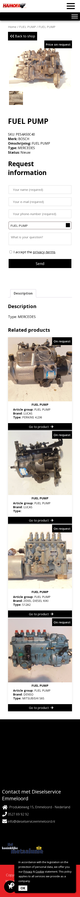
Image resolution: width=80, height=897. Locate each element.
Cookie (39, 871)
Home (12, 27)
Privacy (27, 871)
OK (23, 888)
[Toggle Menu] (74, 16)
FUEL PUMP (27, 27)
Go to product (39, 427)
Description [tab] (23, 293)
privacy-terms (44, 252)
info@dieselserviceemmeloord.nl (31, 821)
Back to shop (24, 36)
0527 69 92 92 (18, 814)
